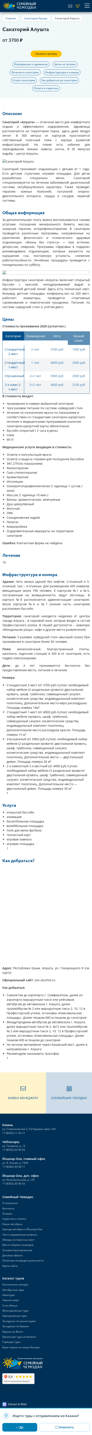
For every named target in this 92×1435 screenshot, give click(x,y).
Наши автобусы (12, 1224)
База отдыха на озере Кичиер (21, 1347)
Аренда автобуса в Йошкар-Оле (22, 1229)
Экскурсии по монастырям (19, 1321)
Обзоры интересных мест (18, 1240)
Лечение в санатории (25, 72)
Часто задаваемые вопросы (19, 1234)
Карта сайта (10, 1266)
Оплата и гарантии (46, 88)
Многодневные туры (15, 1310)
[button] (23, 1093)
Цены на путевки (65, 64)
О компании (10, 1203)
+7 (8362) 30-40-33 (13, 1183)
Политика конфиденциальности (23, 1260)
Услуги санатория (24, 80)
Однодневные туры (14, 1316)
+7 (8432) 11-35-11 (13, 1133)
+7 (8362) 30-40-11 (13, 1166)
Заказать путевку (46, 53)
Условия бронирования (17, 1250)
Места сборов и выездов (17, 1245)
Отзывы (7, 1213)
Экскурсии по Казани (15, 1326)
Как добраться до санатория (59, 80)
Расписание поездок (15, 1284)
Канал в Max (17, 1404)
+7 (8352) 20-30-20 (13, 1150)
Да (21, 1427)
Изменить (66, 1427)
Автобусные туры (13, 1290)
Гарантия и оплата (14, 1219)
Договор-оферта (12, 1255)
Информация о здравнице (31, 64)
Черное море (10, 1300)
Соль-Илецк (9, 1305)
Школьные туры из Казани (19, 1337)
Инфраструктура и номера (62, 72)
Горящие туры (11, 1342)
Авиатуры (8, 1295)
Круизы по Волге (12, 1331)
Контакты (8, 1208)
